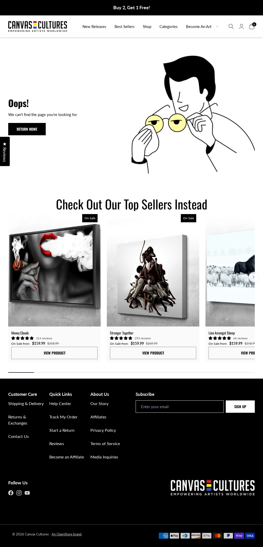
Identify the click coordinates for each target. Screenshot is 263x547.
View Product (54, 353)
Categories (168, 26)
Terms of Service (105, 443)
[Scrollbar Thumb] (21, 372)
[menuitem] (94, 26)
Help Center (60, 403)
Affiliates (98, 416)
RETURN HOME (27, 129)
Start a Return (61, 430)
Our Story (99, 403)
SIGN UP (240, 406)
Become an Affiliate (66, 456)
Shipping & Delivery (26, 403)
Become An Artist (200, 26)
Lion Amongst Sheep (222, 332)
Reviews (56, 443)
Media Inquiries (104, 456)
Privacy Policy (103, 430)
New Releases (94, 26)
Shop (147, 26)
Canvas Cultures (37, 534)
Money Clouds (20, 332)
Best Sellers (125, 26)
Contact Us (18, 436)
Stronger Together (122, 332)
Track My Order (63, 416)
